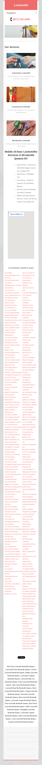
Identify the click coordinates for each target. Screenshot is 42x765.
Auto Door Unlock (27, 611)
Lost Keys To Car (27, 327)
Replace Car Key (27, 305)
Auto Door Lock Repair (29, 479)
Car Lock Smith (27, 422)
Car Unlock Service (11, 462)
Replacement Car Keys (29, 502)
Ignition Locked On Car (12, 439)
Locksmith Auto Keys (28, 544)
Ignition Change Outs (11, 392)
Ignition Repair (27, 415)
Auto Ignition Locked (11, 298)
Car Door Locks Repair (12, 526)
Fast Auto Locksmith (28, 474)
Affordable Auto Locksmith (13, 285)
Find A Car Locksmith (29, 452)
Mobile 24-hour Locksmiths (13, 529)
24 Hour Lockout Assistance (13, 372)
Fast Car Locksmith (11, 382)
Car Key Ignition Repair (12, 444)
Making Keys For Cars (29, 556)
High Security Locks (28, 599)
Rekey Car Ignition (28, 574)
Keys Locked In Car (11, 432)
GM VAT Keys (9, 536)
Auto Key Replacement (12, 352)
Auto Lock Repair (27, 407)
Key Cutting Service (11, 367)
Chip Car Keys (27, 482)
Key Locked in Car (10, 546)
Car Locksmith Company (12, 554)
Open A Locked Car (28, 273)
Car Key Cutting (10, 494)
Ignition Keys (26, 487)
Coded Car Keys (10, 357)
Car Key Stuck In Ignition (12, 551)
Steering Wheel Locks (29, 365)
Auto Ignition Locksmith (12, 447)
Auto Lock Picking (28, 601)
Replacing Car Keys (11, 342)
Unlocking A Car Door (29, 571)
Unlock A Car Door (28, 330)
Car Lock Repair (10, 300)
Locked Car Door (10, 330)
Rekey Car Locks (27, 519)
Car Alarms (25, 522)
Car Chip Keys (9, 290)
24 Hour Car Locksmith (12, 380)
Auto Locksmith (27, 362)
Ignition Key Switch (28, 529)
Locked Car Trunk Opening (13, 427)
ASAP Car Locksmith (28, 427)
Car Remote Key (10, 308)
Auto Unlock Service (28, 425)
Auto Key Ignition (27, 497)
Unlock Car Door (27, 566)
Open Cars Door (10, 561)
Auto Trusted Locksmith (12, 417)
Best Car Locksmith (11, 507)
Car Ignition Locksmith (12, 293)
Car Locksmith (9, 459)
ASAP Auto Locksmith (29, 646)
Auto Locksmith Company (13, 514)
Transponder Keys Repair (13, 492)
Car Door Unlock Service (12, 360)
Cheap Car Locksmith (29, 402)
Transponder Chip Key (29, 641)
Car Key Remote (27, 462)
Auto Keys (8, 579)
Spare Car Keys (10, 365)
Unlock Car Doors (10, 377)
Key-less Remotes (10, 482)
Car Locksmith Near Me (12, 434)
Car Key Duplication (28, 412)
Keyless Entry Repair (11, 531)
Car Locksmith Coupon (29, 392)
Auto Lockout (26, 313)
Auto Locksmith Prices (12, 362)
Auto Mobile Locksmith (29, 405)
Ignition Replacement (11, 315)
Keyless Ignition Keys (29, 596)
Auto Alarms (8, 283)
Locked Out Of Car (28, 609)
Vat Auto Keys (9, 288)
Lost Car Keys (9, 497)
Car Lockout (8, 569)
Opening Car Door (10, 512)
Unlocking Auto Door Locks (13, 320)
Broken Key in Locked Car (13, 534)
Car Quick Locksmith (28, 337)
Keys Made (8, 273)
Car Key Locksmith (28, 514)
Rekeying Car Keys (11, 305)
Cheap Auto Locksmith (29, 512)
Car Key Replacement (12, 280)
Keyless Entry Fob (10, 323)
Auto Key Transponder (29, 494)
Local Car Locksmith (11, 502)
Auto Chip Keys (9, 395)
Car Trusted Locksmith (29, 633)
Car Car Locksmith (10, 310)
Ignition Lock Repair (28, 400)
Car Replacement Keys (12, 522)
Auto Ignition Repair (28, 385)
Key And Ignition (10, 457)
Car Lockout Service (11, 425)
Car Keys (7, 504)
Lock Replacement (11, 479)
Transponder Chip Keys (12, 402)
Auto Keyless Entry (28, 275)
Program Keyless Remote (13, 556)
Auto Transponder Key (29, 604)
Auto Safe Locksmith (28, 643)
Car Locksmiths (27, 477)
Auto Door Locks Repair (12, 584)
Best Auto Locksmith (28, 449)
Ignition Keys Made (11, 489)
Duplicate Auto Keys (11, 576)
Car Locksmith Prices (11, 407)
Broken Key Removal (11, 467)
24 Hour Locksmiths (11, 318)
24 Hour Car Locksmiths (12, 454)
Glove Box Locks (27, 308)
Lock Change (9, 524)
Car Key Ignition (10, 355)
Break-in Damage (27, 360)
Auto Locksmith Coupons (13, 422)
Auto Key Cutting (10, 437)
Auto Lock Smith (27, 564)
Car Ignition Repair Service (13, 464)
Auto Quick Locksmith (29, 531)
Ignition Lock (26, 437)
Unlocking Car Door (28, 459)
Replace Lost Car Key (29, 589)
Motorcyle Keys (9, 586)
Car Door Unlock (27, 325)
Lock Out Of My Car (28, 469)
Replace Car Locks (11, 594)
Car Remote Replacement (13, 487)
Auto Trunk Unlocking (11, 499)
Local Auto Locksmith (11, 420)
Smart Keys (8, 385)
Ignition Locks (9, 350)
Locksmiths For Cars (11, 469)
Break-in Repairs (27, 509)
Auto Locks (8, 581)
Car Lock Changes (28, 310)
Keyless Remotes (27, 648)
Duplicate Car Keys (11, 449)
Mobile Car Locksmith (29, 420)
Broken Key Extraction (29, 484)
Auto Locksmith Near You (13, 295)
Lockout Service (27, 517)
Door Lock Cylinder (11, 442)
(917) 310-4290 (21, 19)
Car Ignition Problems (29, 323)
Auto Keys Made (10, 452)
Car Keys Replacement (12, 313)
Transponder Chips (28, 320)
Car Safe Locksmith (11, 415)
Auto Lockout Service (29, 606)
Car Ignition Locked (28, 636)
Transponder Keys (10, 340)
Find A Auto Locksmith (29, 581)
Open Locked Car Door (12, 405)
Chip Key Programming (29, 293)
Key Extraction (26, 638)
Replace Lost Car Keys (12, 325)
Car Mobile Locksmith (29, 591)
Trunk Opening (9, 370)
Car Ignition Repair (28, 569)
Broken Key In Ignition (29, 367)
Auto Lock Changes (28, 357)
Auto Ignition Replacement (13, 375)
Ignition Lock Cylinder (11, 484)
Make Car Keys (9, 303)
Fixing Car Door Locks (12, 559)
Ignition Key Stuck (10, 472)
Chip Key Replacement (29, 499)
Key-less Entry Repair (11, 549)
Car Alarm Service (10, 539)
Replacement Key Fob (29, 472)
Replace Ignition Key (28, 594)
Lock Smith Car (9, 519)
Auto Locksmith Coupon (12, 327)
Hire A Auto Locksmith (11, 509)
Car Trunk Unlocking (11, 337)
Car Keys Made (27, 410)
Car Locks (8, 517)
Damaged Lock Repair (12, 429)
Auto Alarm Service (28, 345)
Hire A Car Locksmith (28, 417)
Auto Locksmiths (27, 429)
